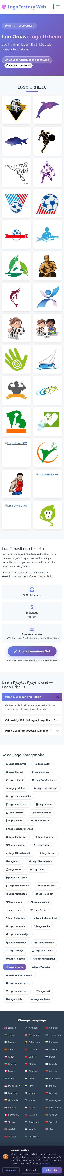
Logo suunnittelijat (19, 934)
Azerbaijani (55, 1034)
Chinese (33, 1049)
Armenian (34, 1034)
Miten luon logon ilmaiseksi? (23, 697)
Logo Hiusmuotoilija (20, 796)
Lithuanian (13, 1100)
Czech (11, 1056)
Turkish (12, 1136)
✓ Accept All (52, 1170)
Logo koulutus (17, 845)
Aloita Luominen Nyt (34, 651)
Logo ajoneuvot (17, 763)
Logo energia (41, 771)
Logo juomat (15, 820)
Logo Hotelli (45, 804)
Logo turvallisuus (45, 958)
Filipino (32, 1063)
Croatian (53, 1049)
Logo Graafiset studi (45, 780)
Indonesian (14, 1085)
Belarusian (34, 1042)
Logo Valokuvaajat (19, 983)
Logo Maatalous (18, 877)
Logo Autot (44, 763)
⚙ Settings (11, 1170)
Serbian (53, 1114)
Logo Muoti (15, 901)
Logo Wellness (42, 999)
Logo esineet (16, 780)
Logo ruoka (43, 926)
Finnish (53, 1063)
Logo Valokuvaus (18, 991)
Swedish (33, 1129)
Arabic (11, 1034)
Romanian (13, 1114)
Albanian (53, 1027)
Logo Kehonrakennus (21, 828)
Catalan (12, 1049)
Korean (32, 1093)
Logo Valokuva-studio (21, 974)
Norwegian (55, 1100)
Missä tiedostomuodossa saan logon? (28, 730)
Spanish (53, 1122)
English (12, 1027)
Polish (32, 1107)
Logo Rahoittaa (16, 918)
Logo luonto (39, 869)
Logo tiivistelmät (44, 950)
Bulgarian (54, 1042)
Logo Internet (43, 812)
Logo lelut (14, 861)
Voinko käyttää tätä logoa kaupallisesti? (30, 720)
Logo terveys (16, 950)
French (11, 1071)
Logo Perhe (40, 909)
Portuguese (55, 1107)
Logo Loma (15, 869)
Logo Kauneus (41, 820)
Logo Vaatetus (42, 966)
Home (11, 25)
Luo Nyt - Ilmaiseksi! (20, 65)
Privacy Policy (45, 1163)
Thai (51, 1129)
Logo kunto (42, 845)
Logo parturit (14, 909)
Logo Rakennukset (46, 918)
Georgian (33, 1071)
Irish (31, 1085)
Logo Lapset (48, 853)
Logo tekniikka (17, 942)
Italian (52, 1085)
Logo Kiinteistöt (18, 837)
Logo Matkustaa (18, 893)
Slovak (11, 1122)
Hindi (31, 1078)
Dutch (52, 1056)
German (53, 1071)
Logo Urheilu (16, 966)
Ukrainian (34, 1136)
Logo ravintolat (17, 926)
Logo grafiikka (17, 788)
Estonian (12, 1063)
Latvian (53, 1093)
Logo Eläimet (16, 771)
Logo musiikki (41, 901)
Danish (32, 1056)
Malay (32, 1100)
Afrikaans (34, 1027)
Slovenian (34, 1122)
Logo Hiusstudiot (18, 804)
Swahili (12, 1129)
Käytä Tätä (17, 114)
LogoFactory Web (26, 7)
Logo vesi (44, 991)
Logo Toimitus (17, 958)
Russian (33, 1114)
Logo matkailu (49, 885)
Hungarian (54, 1078)
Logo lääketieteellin (20, 853)
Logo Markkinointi (19, 885)
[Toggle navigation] (57, 7)
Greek (11, 1078)
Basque (12, 1042)
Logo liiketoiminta (42, 861)
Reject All (31, 1170)
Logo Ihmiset (16, 812)
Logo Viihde (15, 999)
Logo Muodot (45, 893)
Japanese (13, 1093)
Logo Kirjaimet (46, 837)
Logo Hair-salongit (47, 788)
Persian (12, 1107)
